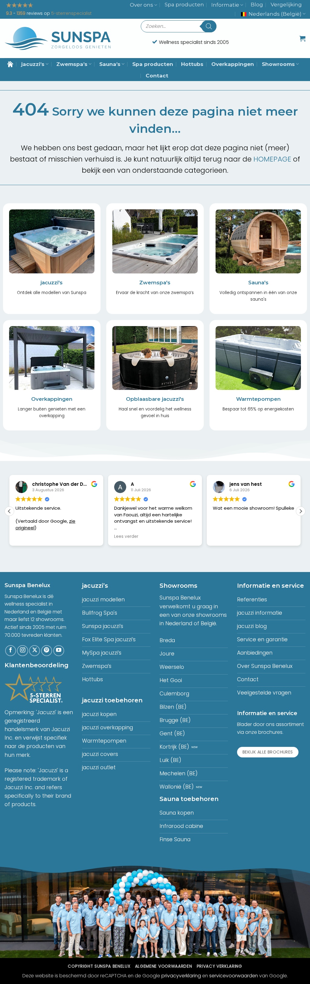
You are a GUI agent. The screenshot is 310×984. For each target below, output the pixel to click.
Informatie (225, 5)
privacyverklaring (181, 975)
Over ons (141, 5)
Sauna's (258, 283)
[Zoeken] (208, 26)
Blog (257, 5)
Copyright (99, 966)
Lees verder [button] (126, 536)
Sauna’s (109, 64)
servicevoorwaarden (233, 975)
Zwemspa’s (71, 64)
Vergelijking (286, 5)
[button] (302, 38)
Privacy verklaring (219, 966)
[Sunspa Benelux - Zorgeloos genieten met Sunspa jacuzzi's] (57, 38)
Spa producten (184, 5)
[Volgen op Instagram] (22, 650)
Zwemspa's (154, 283)
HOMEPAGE (272, 159)
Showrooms (278, 64)
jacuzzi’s (33, 64)
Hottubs (192, 64)
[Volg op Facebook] (10, 650)
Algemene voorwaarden (163, 966)
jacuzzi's (52, 283)
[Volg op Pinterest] (46, 650)
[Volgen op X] (34, 650)
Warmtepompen (258, 399)
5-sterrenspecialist (71, 13)
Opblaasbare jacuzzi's (155, 399)
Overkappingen (232, 64)
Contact (157, 76)
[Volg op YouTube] (58, 650)
